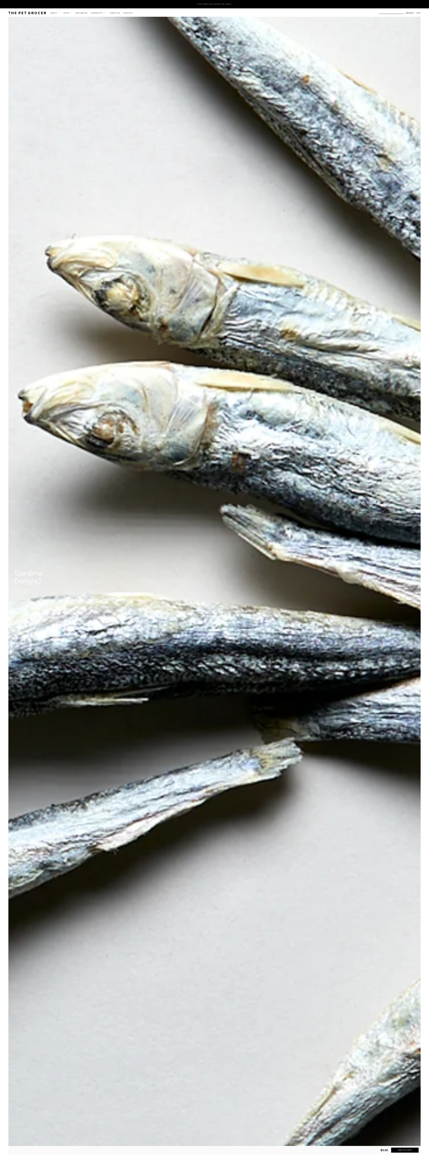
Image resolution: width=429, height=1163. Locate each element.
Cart (418, 13)
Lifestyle (114, 13)
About (54, 13)
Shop (67, 13)
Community (97, 13)
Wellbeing (81, 13)
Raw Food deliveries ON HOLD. (214, 4)
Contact (128, 13)
